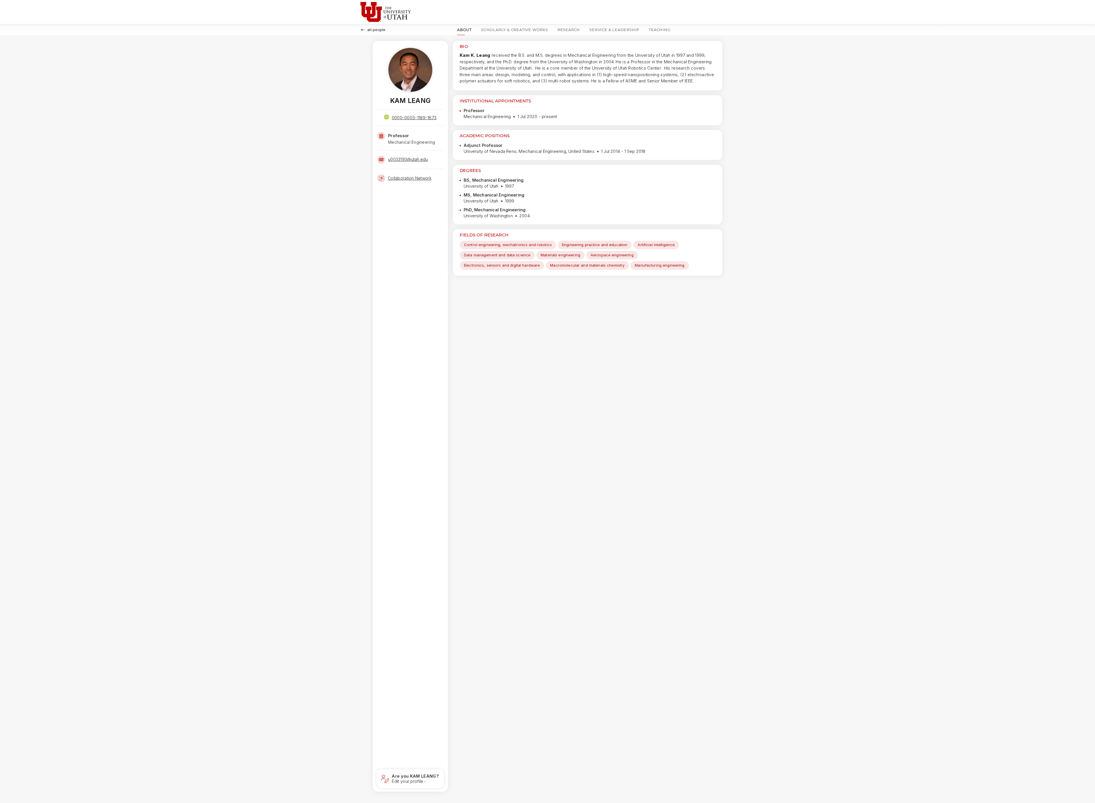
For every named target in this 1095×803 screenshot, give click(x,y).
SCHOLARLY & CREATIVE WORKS (514, 29)
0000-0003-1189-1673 (414, 117)
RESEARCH (568, 29)
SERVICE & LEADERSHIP (614, 29)
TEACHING (659, 29)
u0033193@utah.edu (408, 159)
